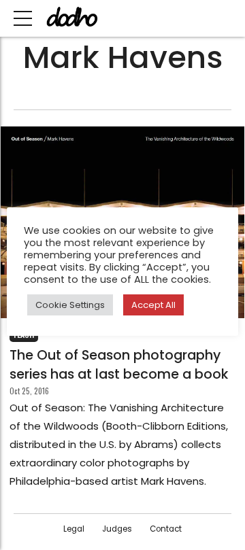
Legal (73, 528)
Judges (117, 528)
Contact (166, 528)
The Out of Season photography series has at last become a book (119, 364)
